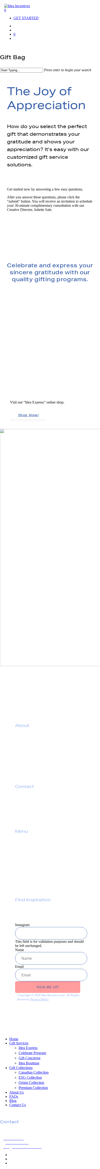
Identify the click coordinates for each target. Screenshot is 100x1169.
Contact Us (17, 1105)
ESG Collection (30, 1077)
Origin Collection (31, 1083)
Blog (13, 1101)
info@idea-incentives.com (41, 815)
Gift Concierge (29, 1058)
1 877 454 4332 (34, 807)
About (20, 860)
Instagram (22, 925)
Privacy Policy (27, 884)
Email (19, 967)
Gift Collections (28, 852)
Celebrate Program (32, 1053)
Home (13, 1039)
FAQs (20, 868)
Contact (21, 876)
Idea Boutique (29, 1063)
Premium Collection (33, 1088)
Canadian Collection (34, 1072)
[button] (15, 38)
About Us (16, 1092)
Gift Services (26, 844)
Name (19, 950)
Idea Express (28, 1048)
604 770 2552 (30, 799)
